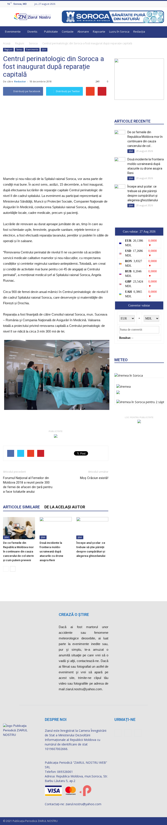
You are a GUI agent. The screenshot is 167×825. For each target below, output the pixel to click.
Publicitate (51, 31)
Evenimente (13, 31)
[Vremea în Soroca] (128, 375)
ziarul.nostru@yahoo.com (83, 804)
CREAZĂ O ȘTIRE (74, 614)
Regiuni (19, 43)
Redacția (139, 31)
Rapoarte (99, 31)
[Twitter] (161, 4)
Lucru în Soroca (119, 31)
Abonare (83, 31)
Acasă (6, 43)
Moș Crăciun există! (94, 478)
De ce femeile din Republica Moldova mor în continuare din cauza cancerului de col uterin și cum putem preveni (18, 551)
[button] (159, 32)
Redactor (20, 81)
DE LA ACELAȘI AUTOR (64, 507)
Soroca (33, 43)
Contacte (67, 31)
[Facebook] (150, 4)
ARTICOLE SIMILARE (21, 507)
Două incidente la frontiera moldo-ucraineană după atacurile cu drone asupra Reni (51, 551)
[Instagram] (156, 4)
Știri (44, 49)
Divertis (32, 31)
